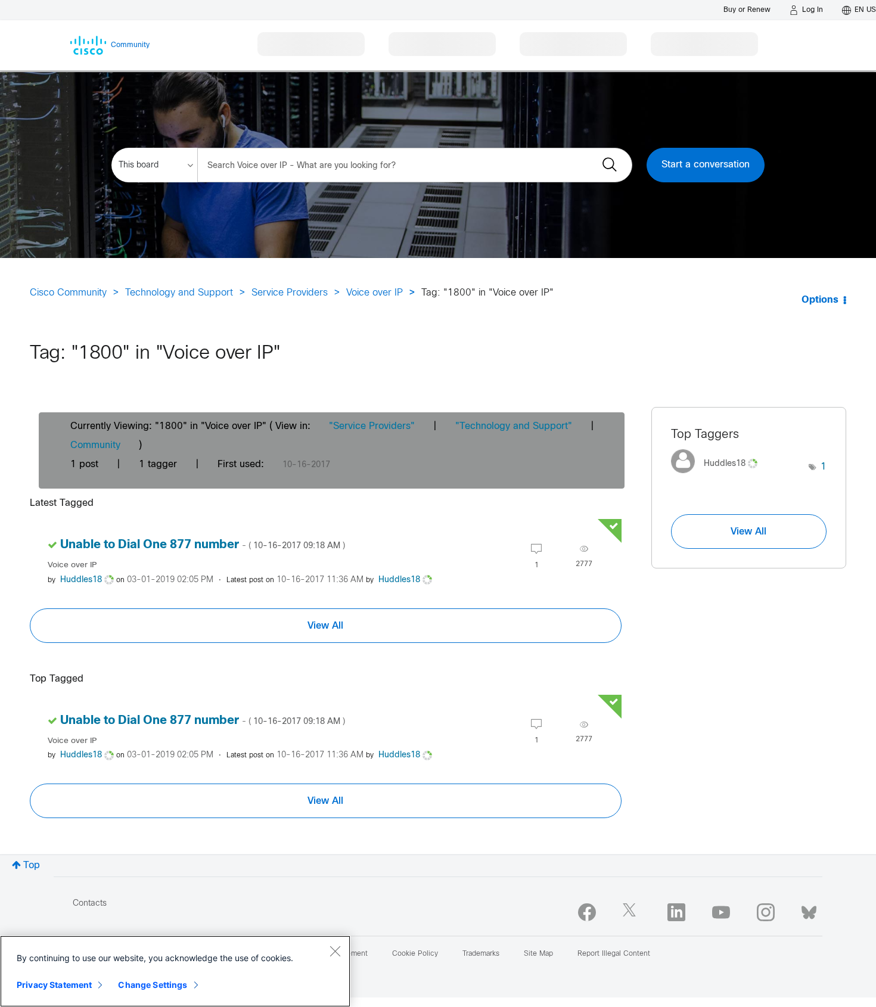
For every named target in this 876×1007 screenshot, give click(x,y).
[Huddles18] (718, 476)
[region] (175, 971)
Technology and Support (179, 292)
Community (95, 445)
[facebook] (587, 912)
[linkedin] (676, 912)
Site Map (538, 954)
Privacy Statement (54, 985)
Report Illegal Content (613, 954)
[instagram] (766, 912)
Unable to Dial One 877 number (202, 545)
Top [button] (31, 865)
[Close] (335, 951)
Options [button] (820, 300)
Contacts (90, 903)
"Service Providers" (372, 426)
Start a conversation (705, 164)
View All (325, 625)
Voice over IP (374, 292)
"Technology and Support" (513, 426)
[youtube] (721, 912)
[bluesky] (809, 910)
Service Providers (289, 292)
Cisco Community (68, 292)
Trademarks (480, 954)
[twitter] (632, 912)
